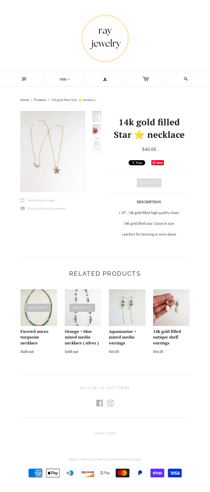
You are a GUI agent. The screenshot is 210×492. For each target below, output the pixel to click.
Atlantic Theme (79, 459)
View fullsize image (37, 200)
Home (24, 100)
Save (159, 163)
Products (40, 100)
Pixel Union (103, 459)
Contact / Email (105, 433)
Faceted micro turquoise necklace (34, 337)
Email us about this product (43, 209)
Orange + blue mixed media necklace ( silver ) (82, 337)
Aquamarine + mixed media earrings (122, 337)
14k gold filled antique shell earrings (167, 337)
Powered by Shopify (127, 459)
